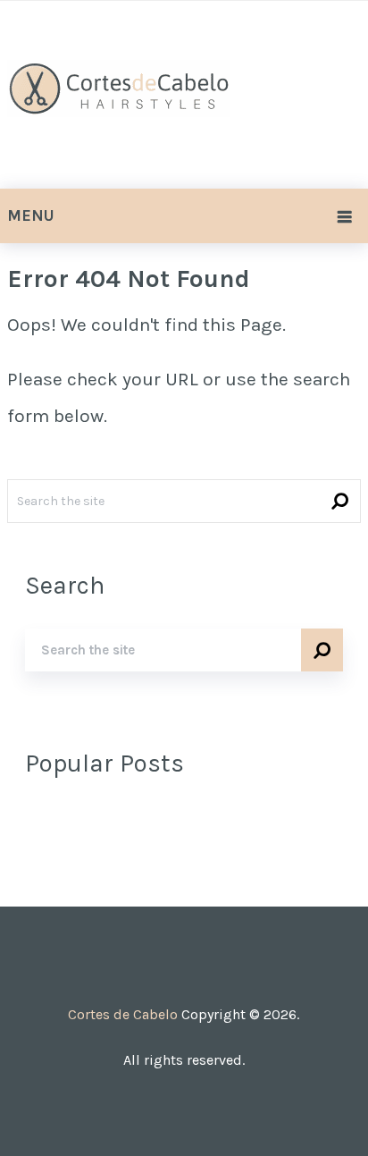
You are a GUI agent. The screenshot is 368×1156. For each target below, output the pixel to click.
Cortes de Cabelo (123, 1014)
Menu (30, 215)
